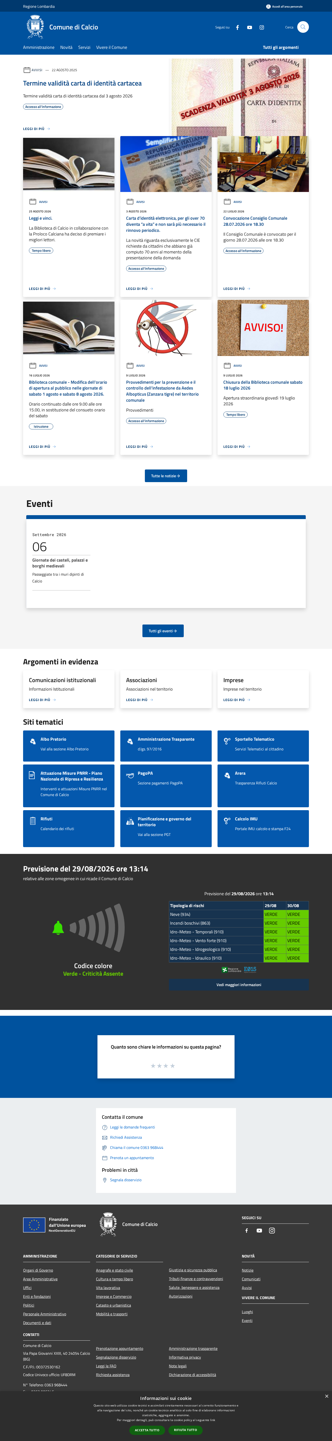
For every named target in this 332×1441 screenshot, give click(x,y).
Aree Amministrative (40, 1279)
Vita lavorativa (108, 1288)
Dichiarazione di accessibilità (192, 1375)
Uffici (27, 1288)
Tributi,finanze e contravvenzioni (196, 1279)
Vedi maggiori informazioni (239, 985)
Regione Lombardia (39, 6)
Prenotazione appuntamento (119, 1348)
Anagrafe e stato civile (114, 1270)
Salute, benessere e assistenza (194, 1287)
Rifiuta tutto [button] (185, 1430)
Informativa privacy (185, 1357)
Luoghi (247, 1312)
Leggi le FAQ (106, 1366)
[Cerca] (303, 27)
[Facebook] (235, 27)
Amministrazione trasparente (193, 1348)
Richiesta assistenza (113, 1375)
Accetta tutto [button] (147, 1430)
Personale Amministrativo (44, 1314)
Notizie (247, 1270)
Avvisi (37, 69)
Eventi (247, 1320)
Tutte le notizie (163, 476)
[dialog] (166, 1416)
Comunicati (251, 1279)
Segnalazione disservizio (116, 1357)
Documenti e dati (37, 1323)
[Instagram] (260, 27)
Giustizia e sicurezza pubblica (193, 1270)
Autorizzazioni (180, 1296)
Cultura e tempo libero (114, 1279)
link (212, 1420)
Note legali (178, 1366)
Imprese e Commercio (113, 1296)
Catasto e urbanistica (113, 1305)
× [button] (326, 1396)
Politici (28, 1305)
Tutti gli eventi (161, 631)
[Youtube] (248, 27)
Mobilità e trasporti (112, 1314)
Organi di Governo (38, 1270)
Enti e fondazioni (37, 1296)
